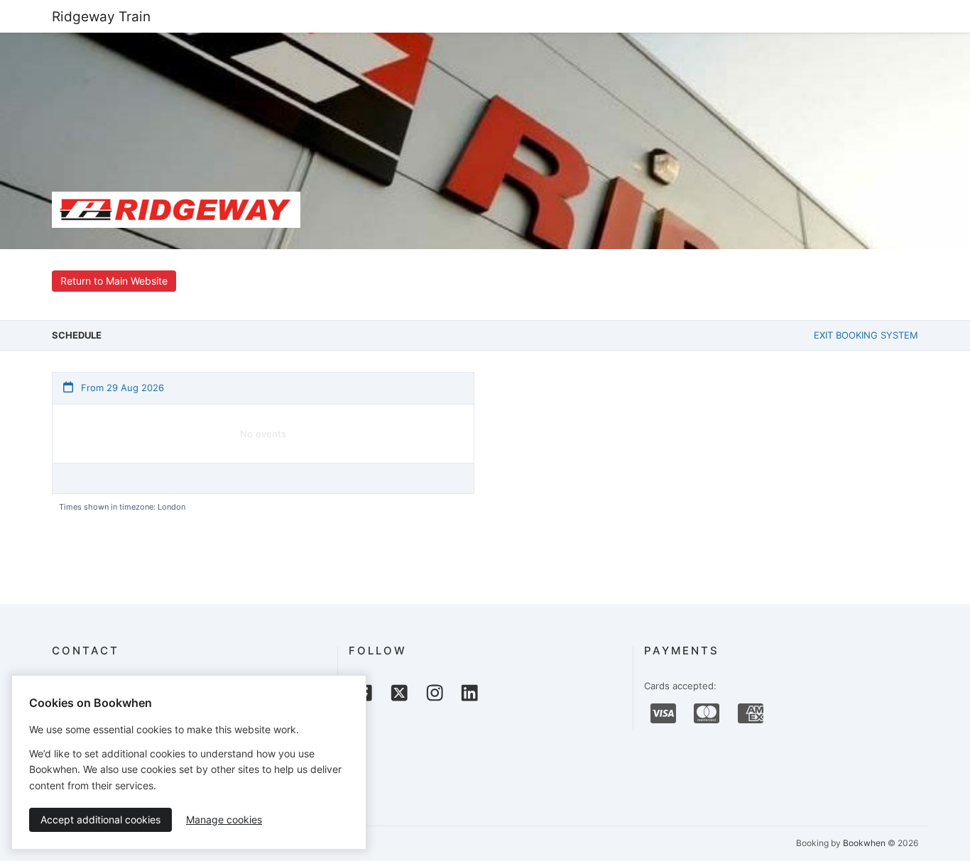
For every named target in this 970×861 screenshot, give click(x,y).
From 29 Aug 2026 (121, 387)
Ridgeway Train (101, 16)
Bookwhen (864, 843)
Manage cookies (224, 819)
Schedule (77, 335)
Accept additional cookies (100, 819)
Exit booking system (866, 335)
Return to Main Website (114, 281)
